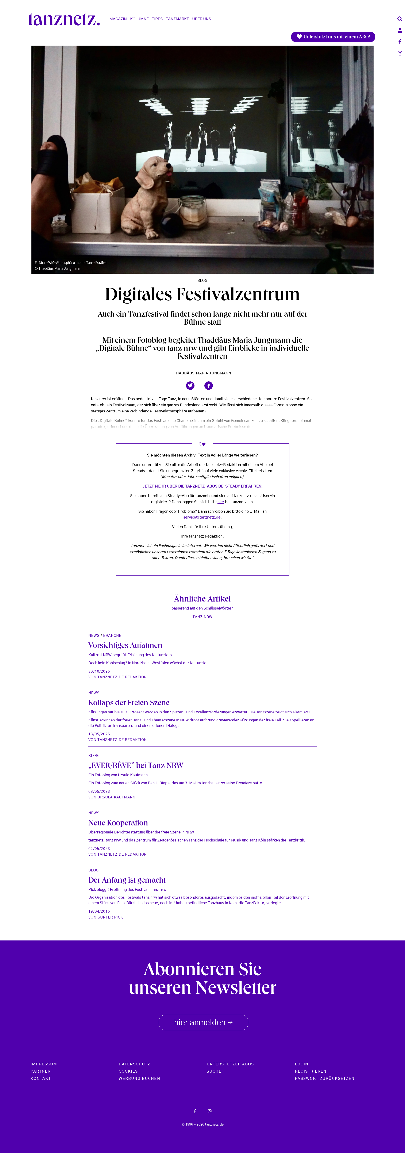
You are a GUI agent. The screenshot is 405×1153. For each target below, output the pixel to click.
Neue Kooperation (118, 824)
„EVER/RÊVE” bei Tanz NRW (135, 767)
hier (220, 502)
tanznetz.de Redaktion (122, 677)
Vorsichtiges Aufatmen (125, 646)
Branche (112, 635)
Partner (41, 1071)
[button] (190, 385)
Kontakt (41, 1079)
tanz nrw (202, 617)
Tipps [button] (157, 19)
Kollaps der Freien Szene (129, 704)
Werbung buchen (139, 1079)
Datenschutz (135, 1064)
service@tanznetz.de (201, 517)
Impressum (44, 1064)
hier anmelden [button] (203, 1023)
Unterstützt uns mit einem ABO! (336, 37)
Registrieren (311, 1071)
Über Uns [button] (201, 19)
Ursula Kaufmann (116, 797)
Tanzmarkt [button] (177, 19)
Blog (202, 280)
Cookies (128, 1071)
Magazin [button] (118, 19)
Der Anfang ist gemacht (127, 881)
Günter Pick (110, 917)
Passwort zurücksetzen (325, 1079)
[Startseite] (65, 19)
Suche (214, 1071)
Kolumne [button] (139, 19)
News (93, 635)
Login (301, 1064)
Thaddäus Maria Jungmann (202, 373)
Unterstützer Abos (230, 1064)
